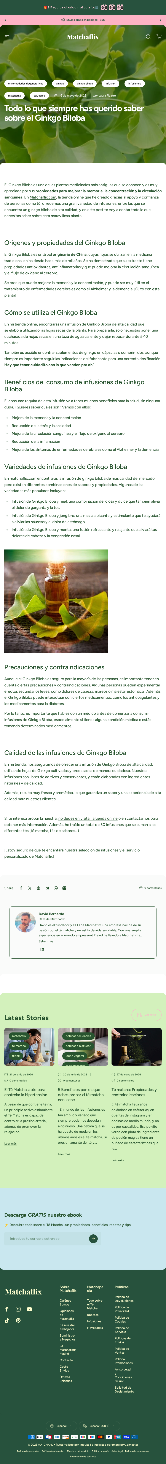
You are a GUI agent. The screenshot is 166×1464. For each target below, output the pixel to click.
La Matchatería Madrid (68, 1350)
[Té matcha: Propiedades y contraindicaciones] (137, 1047)
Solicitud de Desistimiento (124, 1389)
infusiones (134, 83)
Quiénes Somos (65, 1302)
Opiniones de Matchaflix (67, 1315)
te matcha (19, 1046)
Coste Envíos (64, 1368)
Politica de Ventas (122, 1350)
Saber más (46, 941)
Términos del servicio (78, 1451)
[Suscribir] (93, 1238)
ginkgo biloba (85, 83)
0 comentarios (153, 887)
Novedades (95, 1328)
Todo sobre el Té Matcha (94, 1304)
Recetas (93, 1315)
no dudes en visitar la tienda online (88, 818)
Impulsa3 (85, 1444)
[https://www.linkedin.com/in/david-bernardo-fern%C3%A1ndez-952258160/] (42, 949)
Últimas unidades (66, 1379)
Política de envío (100, 1451)
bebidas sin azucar (78, 1046)
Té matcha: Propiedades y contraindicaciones (134, 1092)
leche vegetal (75, 1056)
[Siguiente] (160, 20)
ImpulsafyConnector (125, 1444)
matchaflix (14, 95)
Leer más (10, 1143)
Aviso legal (117, 1451)
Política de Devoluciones (124, 1299)
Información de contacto (83, 1456)
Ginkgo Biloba (20, 185)
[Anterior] (6, 20)
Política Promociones (124, 1361)
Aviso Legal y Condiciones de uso (123, 1375)
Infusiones (94, 1321)
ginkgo (60, 83)
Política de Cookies (122, 1319)
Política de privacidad (53, 1451)
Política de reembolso (28, 1451)
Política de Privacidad (122, 1309)
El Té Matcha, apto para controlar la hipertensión (25, 1092)
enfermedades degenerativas (25, 83)
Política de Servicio (122, 1330)
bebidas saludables (78, 1036)
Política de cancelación (137, 1451)
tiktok (16, 1056)
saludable (39, 95)
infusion (110, 83)
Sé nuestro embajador (67, 1327)
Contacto (66, 1360)
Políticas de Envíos (123, 1340)
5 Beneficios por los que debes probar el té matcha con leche (81, 1094)
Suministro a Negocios (67, 1337)
